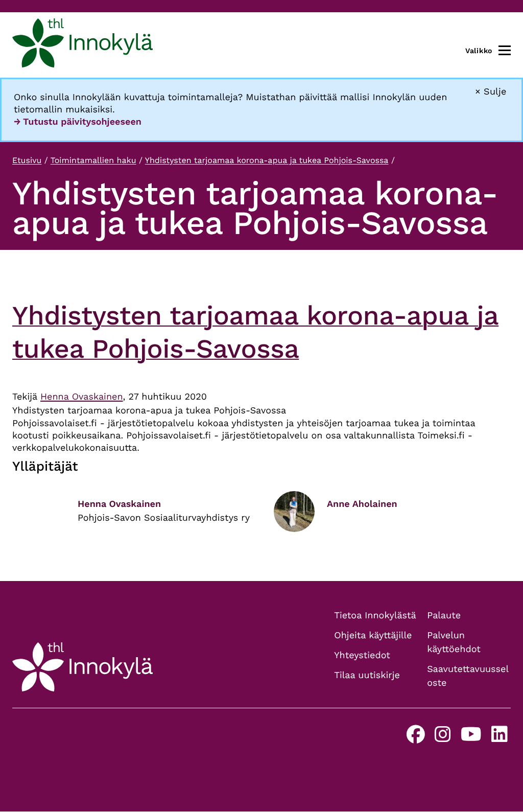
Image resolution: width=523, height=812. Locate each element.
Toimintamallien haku (93, 160)
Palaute (444, 615)
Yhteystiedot (362, 655)
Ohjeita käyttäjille (373, 635)
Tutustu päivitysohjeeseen (82, 122)
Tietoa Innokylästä (375, 615)
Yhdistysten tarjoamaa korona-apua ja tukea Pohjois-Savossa (267, 160)
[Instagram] (443, 738)
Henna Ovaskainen (81, 396)
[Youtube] (471, 738)
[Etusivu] (82, 45)
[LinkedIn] (499, 738)
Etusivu (26, 160)
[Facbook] (416, 738)
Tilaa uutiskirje (367, 675)
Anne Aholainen (362, 504)
